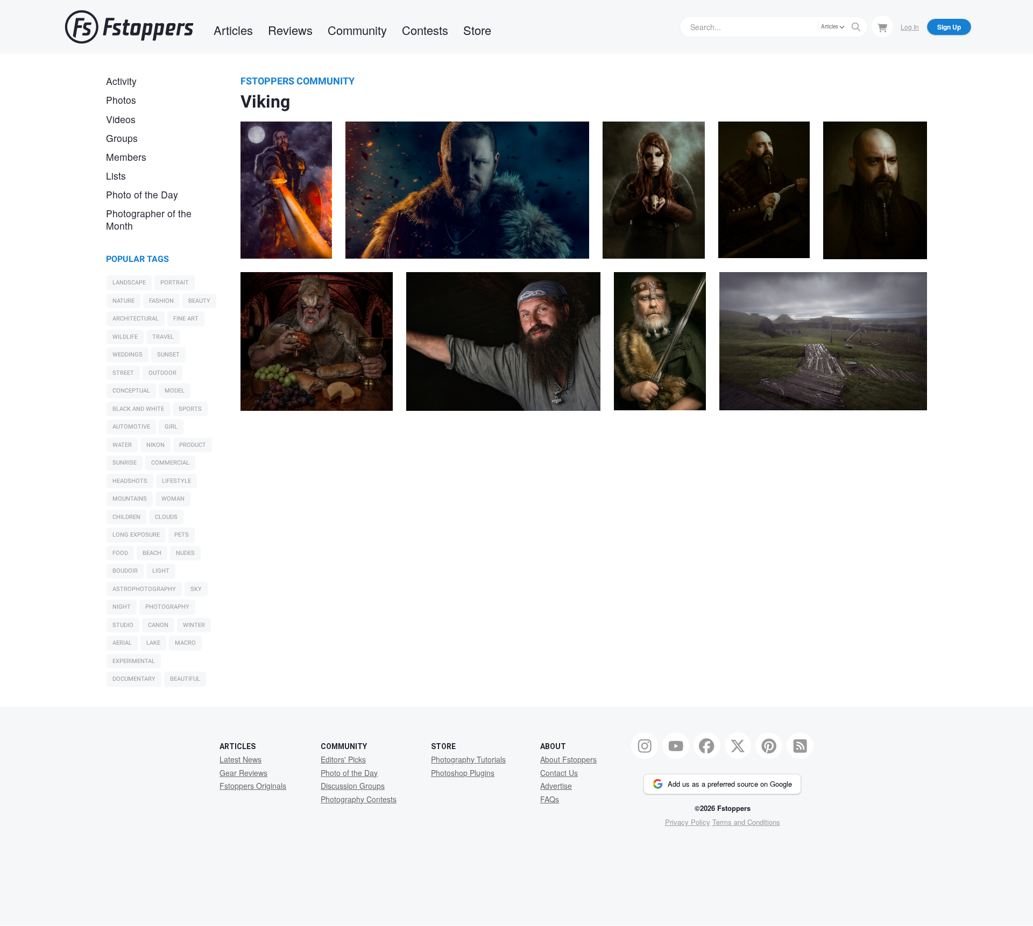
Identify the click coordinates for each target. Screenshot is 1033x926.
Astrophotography (144, 589)
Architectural (135, 318)
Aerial (122, 642)
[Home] (129, 27)
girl (171, 426)
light (160, 570)
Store (477, 30)
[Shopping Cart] (882, 26)
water (122, 445)
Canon (158, 625)
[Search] (856, 26)
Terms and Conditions (746, 822)
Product (192, 445)
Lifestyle (176, 481)
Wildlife (125, 336)
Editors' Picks (343, 759)
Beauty (199, 300)
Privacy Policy (687, 822)
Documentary (133, 678)
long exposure (136, 534)
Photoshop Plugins (462, 772)
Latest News (240, 759)
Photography (167, 606)
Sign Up (949, 27)
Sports (190, 409)
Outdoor (162, 372)
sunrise (124, 462)
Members (126, 156)
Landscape (129, 282)
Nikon (155, 445)
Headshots (129, 481)
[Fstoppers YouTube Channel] (675, 745)
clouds (166, 517)
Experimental (133, 661)
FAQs (549, 799)
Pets (181, 534)
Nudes (185, 553)
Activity (121, 81)
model (175, 390)
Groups (122, 138)
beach (152, 553)
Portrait (174, 282)
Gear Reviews (243, 772)
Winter (194, 625)
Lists (116, 175)
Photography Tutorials (468, 759)
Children (126, 517)
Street (123, 372)
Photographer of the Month (149, 219)
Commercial (170, 462)
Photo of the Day (142, 194)
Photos (121, 99)
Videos (121, 119)
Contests (425, 30)
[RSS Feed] (800, 745)
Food (120, 553)
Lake (153, 642)
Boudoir (125, 570)
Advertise (556, 785)
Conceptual (131, 390)
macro (185, 642)
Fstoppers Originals (253, 785)
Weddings (127, 354)
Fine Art (186, 318)
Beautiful (185, 678)
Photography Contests (359, 799)
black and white (138, 409)
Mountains (129, 498)
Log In (910, 26)
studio (122, 625)
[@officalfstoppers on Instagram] (644, 745)
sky (196, 589)
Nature (123, 300)
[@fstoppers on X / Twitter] (738, 745)
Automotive (131, 426)
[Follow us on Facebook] (707, 745)
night (121, 606)
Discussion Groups (353, 785)
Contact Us (559, 772)
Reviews (290, 30)
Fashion (161, 300)
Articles (233, 30)
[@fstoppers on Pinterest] (768, 745)
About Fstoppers (568, 759)
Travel (163, 336)
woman (173, 498)
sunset (168, 354)
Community (357, 30)
